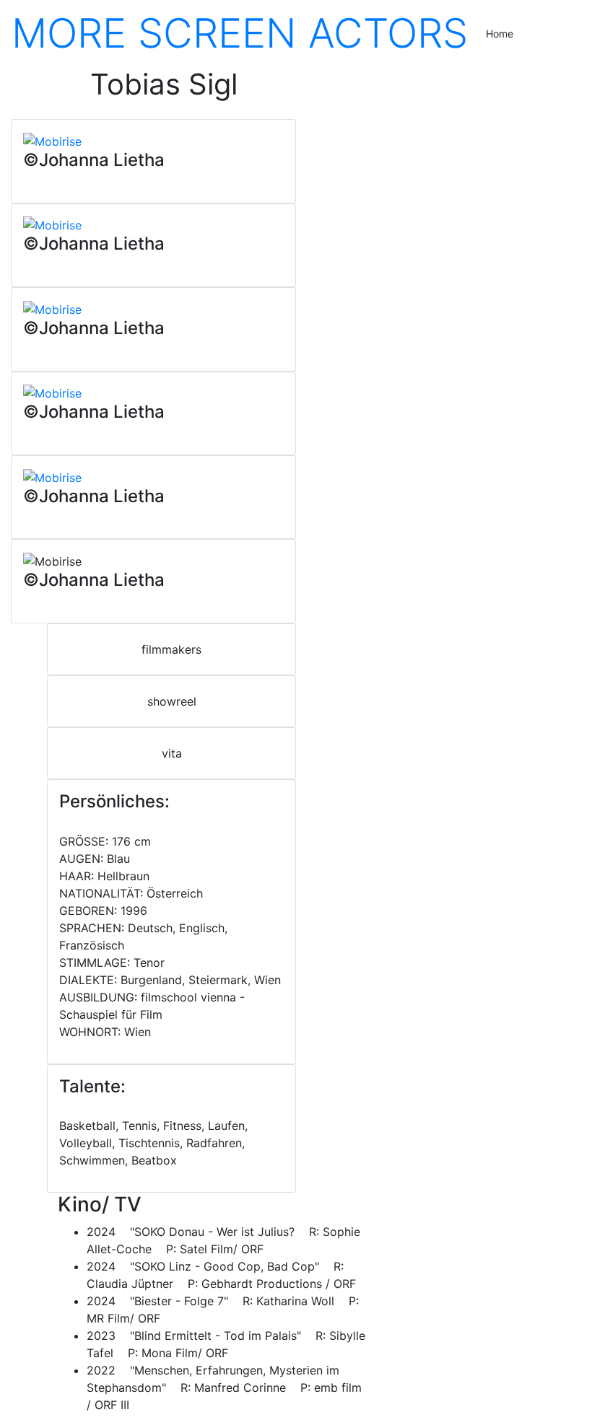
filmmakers (171, 649)
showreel (171, 701)
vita (172, 753)
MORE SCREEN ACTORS (240, 33)
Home (499, 33)
